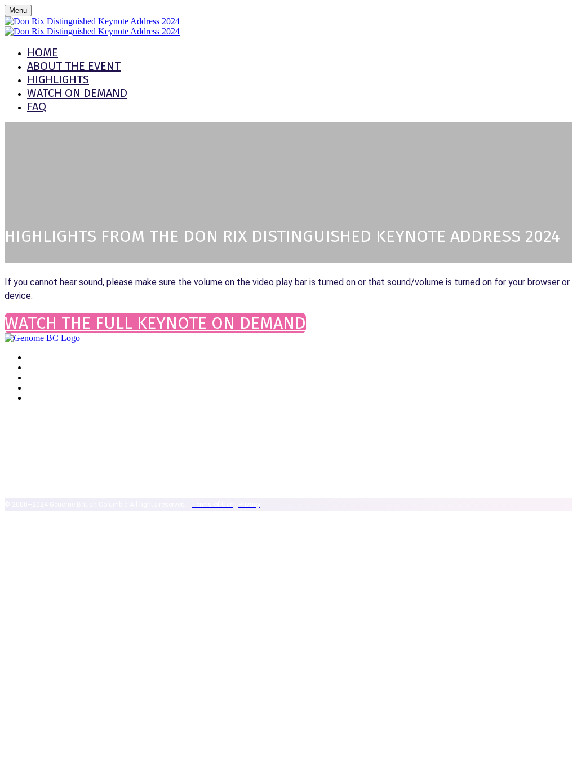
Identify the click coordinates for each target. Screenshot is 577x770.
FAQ (36, 106)
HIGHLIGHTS (58, 79)
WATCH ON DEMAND (77, 93)
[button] (155, 323)
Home (42, 52)
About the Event (74, 66)
